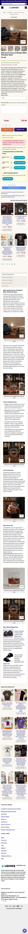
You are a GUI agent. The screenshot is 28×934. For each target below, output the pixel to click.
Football (8, 192)
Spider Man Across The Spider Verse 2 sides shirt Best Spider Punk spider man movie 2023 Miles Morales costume (20, 761)
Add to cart (8, 129)
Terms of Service (5, 824)
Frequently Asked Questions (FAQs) (11, 809)
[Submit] (26, 4)
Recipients (4, 843)
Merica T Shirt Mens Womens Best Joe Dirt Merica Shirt (7, 704)
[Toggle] (26, 837)
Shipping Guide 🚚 (6, 856)
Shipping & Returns (7, 280)
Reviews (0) (5, 285)
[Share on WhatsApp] (2, 264)
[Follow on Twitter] (3, 901)
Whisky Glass (14, 14)
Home (4, 12)
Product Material (7, 277)
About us (3, 819)
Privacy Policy (5, 827)
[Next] (25, 32)
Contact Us (4, 822)
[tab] (14, 274)
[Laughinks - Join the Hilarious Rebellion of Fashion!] (14, 7)
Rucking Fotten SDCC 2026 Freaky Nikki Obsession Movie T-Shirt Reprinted (21, 249)
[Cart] (26, 7)
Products (10, 12)
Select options (7, 229)
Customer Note (5, 102)
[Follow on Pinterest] (5, 901)
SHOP (2, 837)
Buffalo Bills (15, 195)
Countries (3, 840)
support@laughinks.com (10, 553)
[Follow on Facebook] (2, 901)
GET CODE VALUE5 (19, 157)
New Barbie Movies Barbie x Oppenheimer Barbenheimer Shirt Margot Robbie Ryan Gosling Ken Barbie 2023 (21, 706)
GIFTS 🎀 (3, 853)
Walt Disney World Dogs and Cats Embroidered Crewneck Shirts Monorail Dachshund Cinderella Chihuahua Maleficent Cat (7, 251)
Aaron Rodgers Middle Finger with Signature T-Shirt (20, 217)
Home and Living (19, 12)
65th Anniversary (8, 195)
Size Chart (4, 814)
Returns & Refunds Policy (8, 829)
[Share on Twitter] (7, 264)
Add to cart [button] (21, 223)
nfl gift (19, 195)
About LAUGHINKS (7, 283)
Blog (2, 858)
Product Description (8, 274)
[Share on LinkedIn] (14, 264)
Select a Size (4, 95)
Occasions (4, 850)
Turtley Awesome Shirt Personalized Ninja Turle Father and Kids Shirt (7, 760)
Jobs (2, 845)
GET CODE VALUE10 (20, 162)
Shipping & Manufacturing (8, 811)
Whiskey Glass (11, 197)
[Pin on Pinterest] (12, 264)
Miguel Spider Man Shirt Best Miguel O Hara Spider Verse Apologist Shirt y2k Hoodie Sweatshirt (7, 733)
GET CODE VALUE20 (20, 167)
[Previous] (3, 32)
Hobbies (3, 848)
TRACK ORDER (5, 816)
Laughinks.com (20, 865)
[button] (5, 795)
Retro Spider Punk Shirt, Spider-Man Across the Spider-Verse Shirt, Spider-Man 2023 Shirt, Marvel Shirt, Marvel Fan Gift (21, 734)
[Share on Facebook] (5, 264)
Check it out (17, 636)
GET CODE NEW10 (7, 178)
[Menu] (2, 7)
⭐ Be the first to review (14, 187)
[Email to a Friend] (9, 264)
